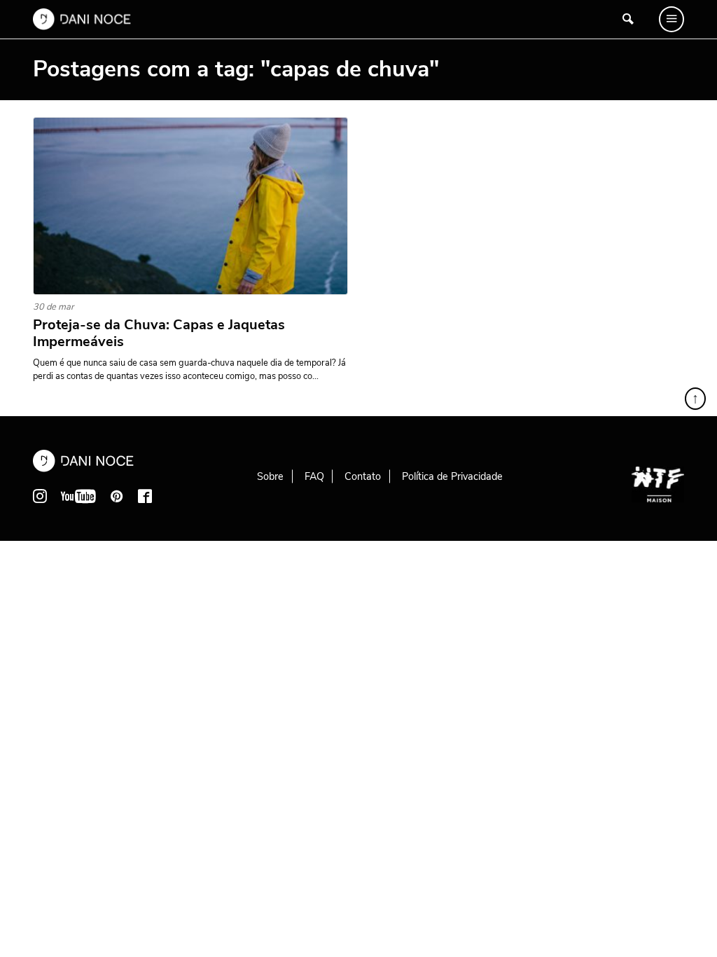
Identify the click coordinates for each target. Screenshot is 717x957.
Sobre (270, 476)
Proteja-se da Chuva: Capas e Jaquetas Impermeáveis (159, 333)
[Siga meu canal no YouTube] (78, 496)
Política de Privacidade (452, 476)
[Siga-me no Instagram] (40, 496)
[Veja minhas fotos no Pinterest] (117, 496)
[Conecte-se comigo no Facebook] (145, 496)
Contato (362, 476)
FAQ (314, 476)
